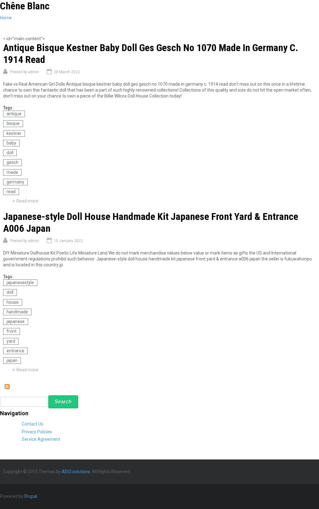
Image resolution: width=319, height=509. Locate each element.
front (12, 331)
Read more (27, 200)
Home (6, 17)
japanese (16, 321)
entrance (15, 350)
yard (11, 341)
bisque (13, 123)
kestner (14, 133)
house (13, 302)
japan (12, 360)
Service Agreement (41, 439)
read (11, 191)
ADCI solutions (76, 471)
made (12, 172)
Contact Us (32, 423)
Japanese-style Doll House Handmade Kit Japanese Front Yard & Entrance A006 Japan (150, 222)
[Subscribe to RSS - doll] (7, 387)
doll (10, 152)
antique (14, 113)
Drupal (30, 496)
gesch (12, 162)
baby (11, 142)
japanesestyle (20, 282)
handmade (17, 311)
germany (15, 181)
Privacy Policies (37, 431)
